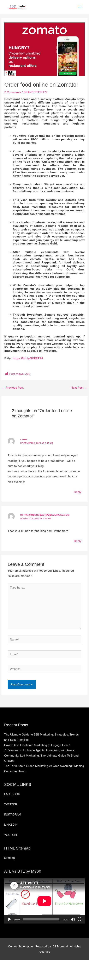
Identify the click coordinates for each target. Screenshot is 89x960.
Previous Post (13, 387)
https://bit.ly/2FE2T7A (28, 358)
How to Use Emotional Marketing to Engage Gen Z (37, 745)
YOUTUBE (11, 835)
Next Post (79, 387)
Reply (77, 492)
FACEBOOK (12, 794)
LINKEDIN (10, 824)
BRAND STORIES (35, 92)
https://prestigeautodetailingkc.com (44, 514)
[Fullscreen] (79, 919)
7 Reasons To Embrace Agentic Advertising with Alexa (39, 750)
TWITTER (10, 804)
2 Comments (12, 92)
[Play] (9, 919)
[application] (44, 901)
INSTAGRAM (12, 814)
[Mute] (73, 919)
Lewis (23, 439)
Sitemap (9, 857)
